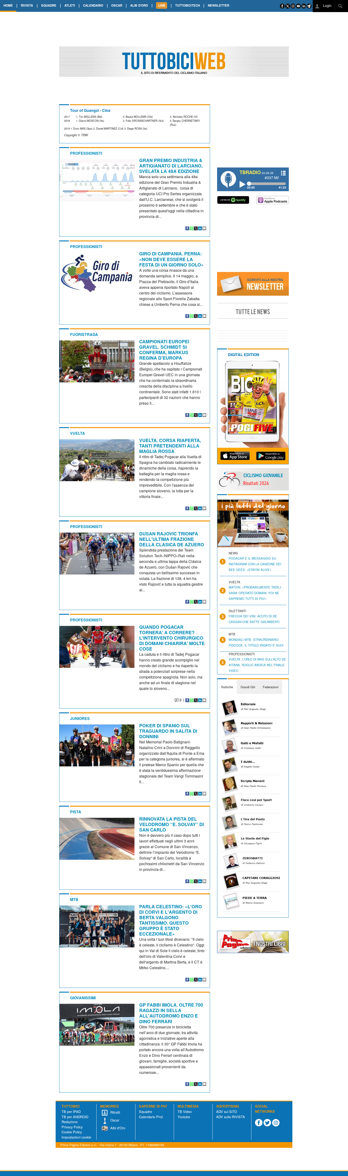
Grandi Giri (248, 687)
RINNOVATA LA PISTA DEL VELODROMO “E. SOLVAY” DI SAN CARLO (171, 824)
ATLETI (69, 5)
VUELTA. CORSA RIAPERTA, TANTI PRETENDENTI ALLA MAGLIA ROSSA (170, 445)
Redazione (70, 1121)
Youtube (184, 1116)
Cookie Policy (72, 1131)
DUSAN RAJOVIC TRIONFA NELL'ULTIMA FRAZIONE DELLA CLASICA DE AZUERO (171, 539)
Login (326, 5)
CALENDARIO (93, 5)
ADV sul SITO (226, 1111)
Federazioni (270, 687)
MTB (74, 899)
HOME (8, 5)
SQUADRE (48, 5)
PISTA (75, 811)
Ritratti (114, 1112)
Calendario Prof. (151, 1116)
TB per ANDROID (75, 1116)
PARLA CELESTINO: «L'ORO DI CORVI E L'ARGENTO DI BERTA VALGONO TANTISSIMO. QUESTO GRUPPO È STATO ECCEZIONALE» (170, 920)
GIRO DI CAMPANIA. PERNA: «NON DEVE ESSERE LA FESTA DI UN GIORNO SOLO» (171, 259)
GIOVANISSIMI (83, 997)
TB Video (185, 1111)
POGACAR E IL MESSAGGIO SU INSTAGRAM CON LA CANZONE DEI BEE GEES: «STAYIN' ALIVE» (255, 564)
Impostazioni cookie (76, 1137)
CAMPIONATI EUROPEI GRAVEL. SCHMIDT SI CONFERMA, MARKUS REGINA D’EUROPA (164, 349)
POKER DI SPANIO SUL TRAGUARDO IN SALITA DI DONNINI (168, 731)
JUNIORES (80, 718)
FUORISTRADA (84, 334)
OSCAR (116, 5)
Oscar (114, 1119)
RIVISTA (27, 5)
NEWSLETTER (218, 5)
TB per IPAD (71, 1111)
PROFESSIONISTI (86, 153)
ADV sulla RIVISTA (230, 1116)
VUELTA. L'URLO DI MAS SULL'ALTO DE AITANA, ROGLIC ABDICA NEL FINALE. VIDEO (257, 665)
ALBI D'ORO (139, 5)
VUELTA (77, 433)
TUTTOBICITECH (187, 5)
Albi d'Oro (117, 1127)
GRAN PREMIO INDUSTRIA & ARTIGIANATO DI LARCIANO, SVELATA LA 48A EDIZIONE (171, 165)
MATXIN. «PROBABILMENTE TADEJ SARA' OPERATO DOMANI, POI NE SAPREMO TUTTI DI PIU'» (255, 593)
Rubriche (227, 687)
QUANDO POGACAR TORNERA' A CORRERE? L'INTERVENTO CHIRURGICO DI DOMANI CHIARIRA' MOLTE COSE (172, 638)
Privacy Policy (72, 1126)
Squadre (145, 1111)
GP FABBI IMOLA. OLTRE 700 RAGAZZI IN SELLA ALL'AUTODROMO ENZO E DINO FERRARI (171, 1012)
